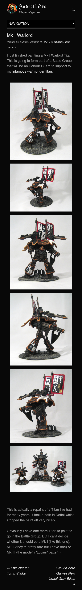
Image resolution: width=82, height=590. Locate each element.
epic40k (58, 42)
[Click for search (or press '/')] (73, 9)
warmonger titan (39, 71)
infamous (19, 71)
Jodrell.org (33, 7)
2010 (47, 42)
